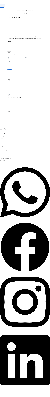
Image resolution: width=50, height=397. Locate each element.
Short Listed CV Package (4, 156)
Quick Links (12, 1)
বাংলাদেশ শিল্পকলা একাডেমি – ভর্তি (12, 17)
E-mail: (0, 132)
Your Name (8, 57)
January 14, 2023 (25, 13)
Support (9, 1)
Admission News (25, 14)
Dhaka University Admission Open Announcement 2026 (13, 81)
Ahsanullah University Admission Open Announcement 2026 (14, 97)
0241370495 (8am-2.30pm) (2, 128)
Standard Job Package (4, 152)
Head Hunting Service (4, 160)
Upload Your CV (2, 3)
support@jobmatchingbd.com (2, 133)
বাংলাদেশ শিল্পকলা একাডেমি (9, 51)
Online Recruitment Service (5, 158)
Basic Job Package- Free (4, 150)
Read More (8, 99)
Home (1, 1)
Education (6, 1)
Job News (3, 1)
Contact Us (1, 125)
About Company (1, 138)
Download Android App (2, 142)
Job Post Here (2, 7)
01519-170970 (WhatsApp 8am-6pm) (3, 129)
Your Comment (8, 61)
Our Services (1, 148)
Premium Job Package (4, 154)
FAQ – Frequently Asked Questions (3, 141)
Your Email (26, 57)
